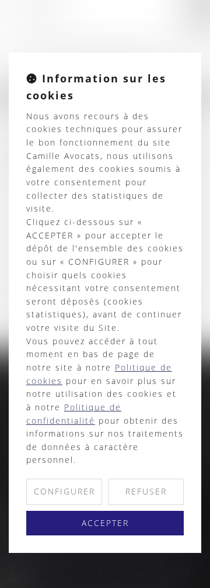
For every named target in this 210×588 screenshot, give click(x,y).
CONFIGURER (64, 491)
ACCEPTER (105, 522)
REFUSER (146, 491)
